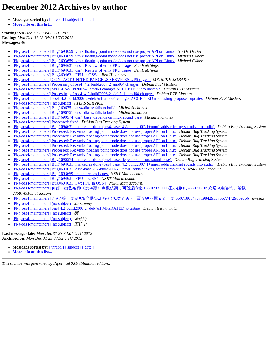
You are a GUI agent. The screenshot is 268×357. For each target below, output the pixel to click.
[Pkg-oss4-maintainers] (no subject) (42, 103)
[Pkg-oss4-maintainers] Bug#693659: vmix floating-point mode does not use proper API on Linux (94, 51)
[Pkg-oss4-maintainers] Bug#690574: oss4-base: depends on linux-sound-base (78, 117)
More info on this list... (32, 24)
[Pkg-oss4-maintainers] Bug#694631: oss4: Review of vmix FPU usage (72, 65)
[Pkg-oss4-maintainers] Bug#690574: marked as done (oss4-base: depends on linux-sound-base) (92, 159)
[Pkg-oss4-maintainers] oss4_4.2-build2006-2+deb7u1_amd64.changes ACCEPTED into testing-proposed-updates (108, 98)
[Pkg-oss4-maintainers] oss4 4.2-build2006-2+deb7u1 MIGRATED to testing (77, 208)
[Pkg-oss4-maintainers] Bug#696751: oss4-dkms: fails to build (64, 108)
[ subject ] (73, 19)
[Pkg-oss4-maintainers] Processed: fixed (46, 122)
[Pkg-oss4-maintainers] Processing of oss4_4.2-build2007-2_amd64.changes (76, 84)
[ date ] (88, 19)
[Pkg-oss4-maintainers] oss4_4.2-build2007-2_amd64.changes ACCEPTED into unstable (87, 89)
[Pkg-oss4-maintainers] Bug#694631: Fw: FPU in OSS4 (60, 183)
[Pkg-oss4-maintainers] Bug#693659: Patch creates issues (61, 173)
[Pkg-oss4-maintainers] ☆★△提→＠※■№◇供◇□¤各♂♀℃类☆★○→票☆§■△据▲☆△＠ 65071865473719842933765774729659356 (131, 198)
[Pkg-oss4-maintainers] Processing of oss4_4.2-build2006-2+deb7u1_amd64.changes (83, 93)
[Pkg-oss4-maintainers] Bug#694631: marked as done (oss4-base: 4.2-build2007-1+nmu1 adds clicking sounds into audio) (114, 126)
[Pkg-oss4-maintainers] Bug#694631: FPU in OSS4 (56, 75)
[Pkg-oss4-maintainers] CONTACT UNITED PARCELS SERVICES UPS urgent (82, 79)
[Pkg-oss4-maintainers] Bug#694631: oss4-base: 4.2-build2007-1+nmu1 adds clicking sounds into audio (99, 169)
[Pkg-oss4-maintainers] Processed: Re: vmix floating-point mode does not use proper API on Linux (95, 131)
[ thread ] (56, 19)
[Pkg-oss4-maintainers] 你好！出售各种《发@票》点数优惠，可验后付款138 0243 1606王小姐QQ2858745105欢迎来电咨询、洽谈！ (132, 188)
